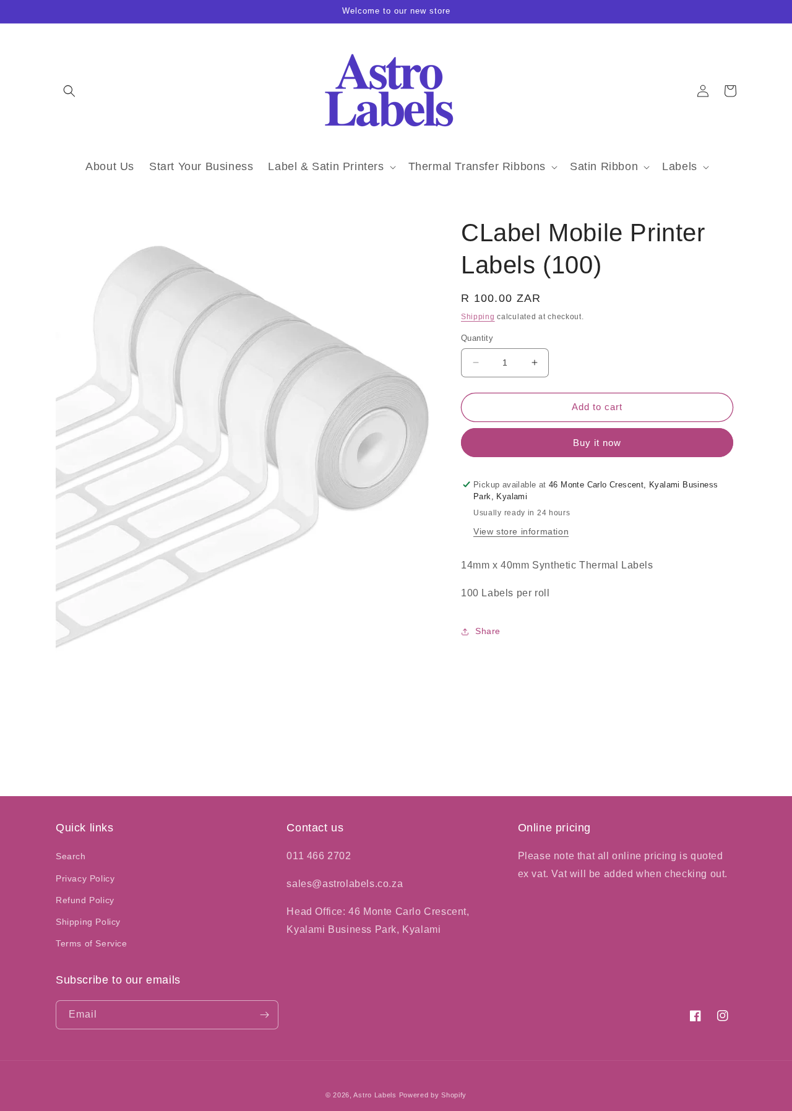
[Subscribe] (264, 1014)
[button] (69, 91)
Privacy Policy (85, 878)
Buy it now (597, 442)
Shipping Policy (88, 922)
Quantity (477, 338)
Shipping (478, 316)
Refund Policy (85, 900)
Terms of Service (91, 943)
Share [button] (488, 631)
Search (71, 856)
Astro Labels (374, 1095)
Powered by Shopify (433, 1095)
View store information (521, 531)
